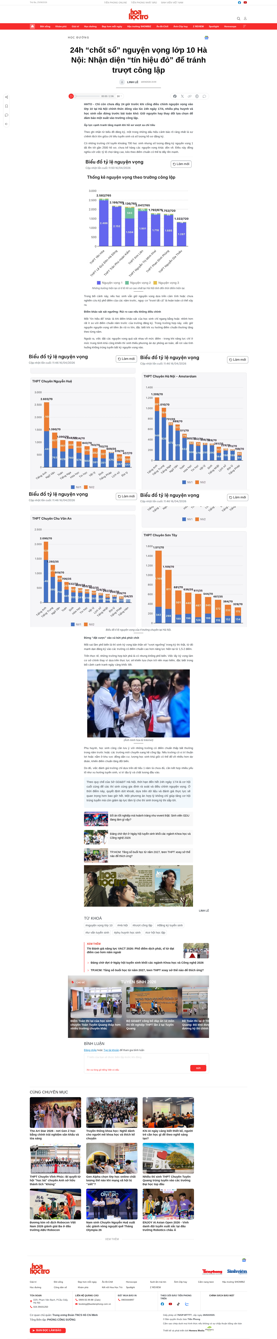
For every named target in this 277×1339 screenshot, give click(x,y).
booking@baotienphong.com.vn (95, 1304)
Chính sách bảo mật (221, 1295)
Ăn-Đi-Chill (162, 26)
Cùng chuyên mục (49, 1092)
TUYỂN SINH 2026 (138, 981)
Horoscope (230, 26)
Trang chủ (32, 26)
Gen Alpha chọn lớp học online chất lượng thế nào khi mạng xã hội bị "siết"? (111, 1180)
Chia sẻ (6, 97)
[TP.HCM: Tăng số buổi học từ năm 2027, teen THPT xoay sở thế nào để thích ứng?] (96, 855)
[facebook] (239, 2)
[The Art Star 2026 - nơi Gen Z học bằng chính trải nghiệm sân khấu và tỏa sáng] (55, 1112)
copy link (189, 96)
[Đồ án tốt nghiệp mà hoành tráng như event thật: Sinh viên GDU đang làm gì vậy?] (96, 819)
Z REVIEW (198, 26)
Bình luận (6, 115)
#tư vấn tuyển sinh (97, 932)
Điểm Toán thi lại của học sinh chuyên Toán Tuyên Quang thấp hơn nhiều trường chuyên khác (96, 1024)
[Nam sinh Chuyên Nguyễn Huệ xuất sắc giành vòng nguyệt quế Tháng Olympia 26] (112, 1204)
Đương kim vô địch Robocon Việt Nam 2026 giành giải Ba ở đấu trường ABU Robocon (53, 1226)
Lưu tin (6, 106)
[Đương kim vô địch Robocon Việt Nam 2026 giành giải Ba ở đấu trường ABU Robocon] (55, 1204)
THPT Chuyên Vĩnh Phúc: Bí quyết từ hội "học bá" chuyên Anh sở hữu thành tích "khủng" (55, 1180)
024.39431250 (40, 1307)
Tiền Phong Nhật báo (144, 2)
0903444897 (127, 1300)
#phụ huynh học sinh (127, 932)
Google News (206, 37)
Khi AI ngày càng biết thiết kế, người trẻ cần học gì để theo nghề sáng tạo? (168, 1134)
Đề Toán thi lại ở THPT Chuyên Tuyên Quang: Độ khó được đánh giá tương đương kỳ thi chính (207, 1024)
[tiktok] (180, 1304)
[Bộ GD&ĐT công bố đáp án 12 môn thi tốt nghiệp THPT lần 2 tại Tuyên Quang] (152, 1002)
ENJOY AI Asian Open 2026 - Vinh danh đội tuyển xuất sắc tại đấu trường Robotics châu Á (166, 1226)
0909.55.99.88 (86, 1300)
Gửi (198, 1068)
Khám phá (61, 26)
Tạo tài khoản (111, 1050)
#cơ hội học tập (155, 932)
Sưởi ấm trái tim (158, 1282)
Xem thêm (244, 26)
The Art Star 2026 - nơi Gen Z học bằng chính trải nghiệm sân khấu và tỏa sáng (54, 1134)
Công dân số (60, 1287)
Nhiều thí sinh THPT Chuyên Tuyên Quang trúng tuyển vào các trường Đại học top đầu (167, 1180)
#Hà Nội (122, 925)
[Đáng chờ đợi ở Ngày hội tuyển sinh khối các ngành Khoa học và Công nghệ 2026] (96, 837)
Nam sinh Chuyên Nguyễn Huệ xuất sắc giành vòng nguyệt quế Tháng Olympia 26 (110, 1226)
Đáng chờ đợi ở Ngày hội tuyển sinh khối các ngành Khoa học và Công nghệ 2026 (150, 835)
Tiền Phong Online (115, 2)
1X (118, 96)
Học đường (90, 26)
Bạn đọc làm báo (48, 1330)
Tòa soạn (36, 1295)
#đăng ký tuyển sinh (170, 925)
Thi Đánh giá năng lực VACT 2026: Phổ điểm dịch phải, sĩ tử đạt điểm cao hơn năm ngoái (130, 950)
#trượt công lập (142, 925)
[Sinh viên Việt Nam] (237, 1272)
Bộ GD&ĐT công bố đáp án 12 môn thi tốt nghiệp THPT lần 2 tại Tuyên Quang (150, 1024)
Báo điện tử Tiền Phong (139, 14)
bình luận (204, 96)
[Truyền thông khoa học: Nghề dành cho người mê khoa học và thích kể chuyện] (112, 1112)
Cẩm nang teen (206, 1282)
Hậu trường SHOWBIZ (139, 26)
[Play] (71, 96)
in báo (197, 96)
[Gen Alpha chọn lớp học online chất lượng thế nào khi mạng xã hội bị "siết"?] (112, 1158)
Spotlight (214, 26)
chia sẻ (175, 96)
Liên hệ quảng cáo (87, 1295)
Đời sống (45, 26)
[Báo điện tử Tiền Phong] (212, 1272)
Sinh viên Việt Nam (172, 2)
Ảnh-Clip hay (180, 26)
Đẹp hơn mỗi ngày (112, 26)
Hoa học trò (40, 1268)
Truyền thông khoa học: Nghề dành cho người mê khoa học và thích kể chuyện (110, 1134)
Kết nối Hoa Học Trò (112, 1287)
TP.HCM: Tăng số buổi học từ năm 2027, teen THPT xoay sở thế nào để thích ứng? (150, 854)
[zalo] (189, 1304)
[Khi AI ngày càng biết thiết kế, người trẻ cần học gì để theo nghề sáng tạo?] (168, 1112)
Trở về (6, 124)
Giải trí (75, 26)
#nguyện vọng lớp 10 (99, 925)
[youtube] (245, 2)
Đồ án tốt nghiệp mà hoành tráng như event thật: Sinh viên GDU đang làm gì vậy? (149, 817)
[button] (202, 995)
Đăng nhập (90, 1050)
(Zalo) (97, 1300)
